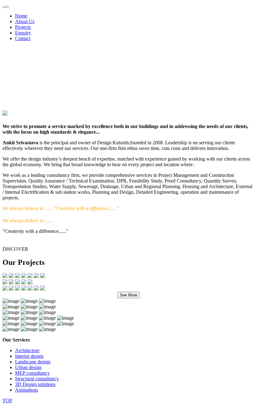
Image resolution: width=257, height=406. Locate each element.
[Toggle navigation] (6, 7)
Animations (26, 390)
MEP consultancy (32, 373)
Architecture (27, 350)
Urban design (28, 367)
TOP (7, 400)
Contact (22, 38)
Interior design (29, 356)
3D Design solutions (35, 384)
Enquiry (23, 32)
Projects (23, 27)
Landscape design (32, 361)
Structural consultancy (37, 378)
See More (128, 295)
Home (21, 15)
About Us (24, 21)
